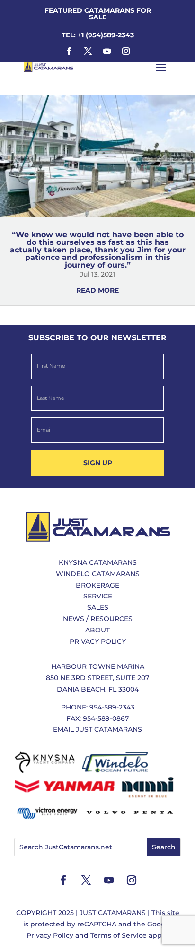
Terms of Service (118, 935)
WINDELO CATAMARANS (98, 574)
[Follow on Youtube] (107, 51)
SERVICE (97, 596)
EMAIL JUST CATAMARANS (97, 729)
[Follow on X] (88, 51)
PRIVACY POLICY (98, 641)
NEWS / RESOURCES (98, 618)
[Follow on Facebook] (69, 51)
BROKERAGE (97, 585)
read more (97, 290)
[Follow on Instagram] (125, 51)
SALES (97, 607)
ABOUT (97, 630)
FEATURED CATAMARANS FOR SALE (97, 13)
